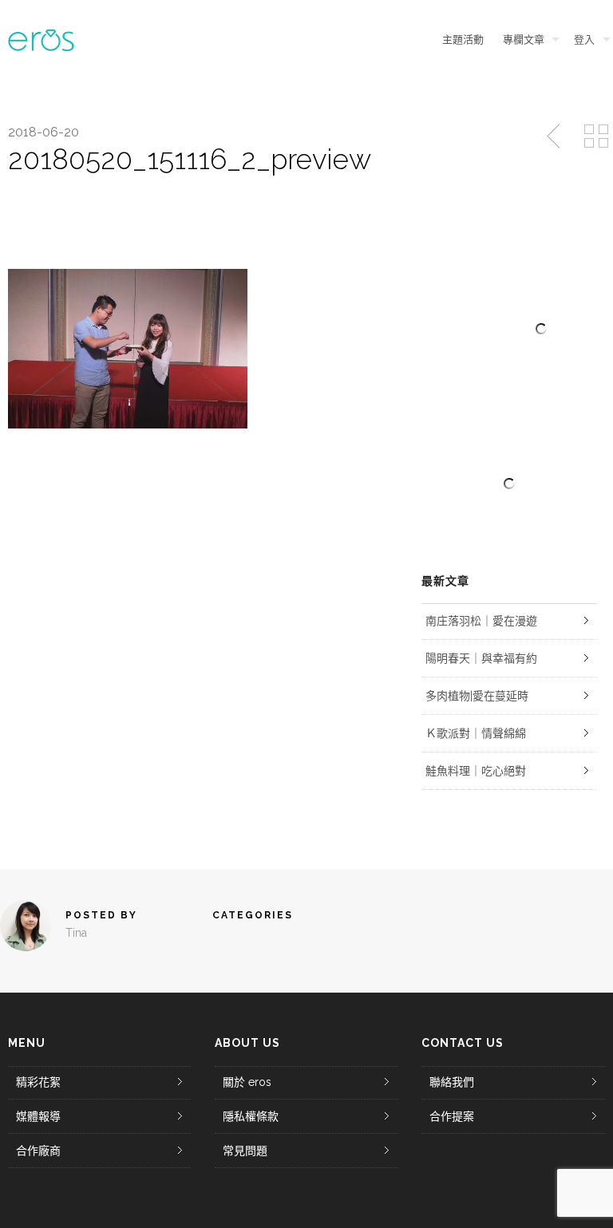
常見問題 (245, 1150)
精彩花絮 (38, 1082)
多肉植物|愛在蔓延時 (476, 695)
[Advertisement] (509, 483)
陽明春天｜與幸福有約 (481, 658)
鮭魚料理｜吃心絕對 (475, 770)
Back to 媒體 (596, 136)
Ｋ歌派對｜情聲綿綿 (475, 733)
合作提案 (451, 1116)
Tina (76, 932)
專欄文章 (523, 39)
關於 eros (247, 1082)
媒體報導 (38, 1116)
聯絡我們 (451, 1082)
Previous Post (554, 136)
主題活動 (463, 39)
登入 (584, 39)
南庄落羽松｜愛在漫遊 (481, 620)
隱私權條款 (251, 1116)
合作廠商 (38, 1150)
